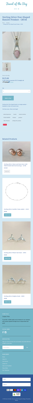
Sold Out (7, 171)
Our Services (5, 361)
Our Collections (5, 370)
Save (5, 124)
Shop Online (5, 368)
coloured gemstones (7, 114)
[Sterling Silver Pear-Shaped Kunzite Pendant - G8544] (6, 66)
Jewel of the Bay (16, 3)
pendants (20, 117)
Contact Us (4, 363)
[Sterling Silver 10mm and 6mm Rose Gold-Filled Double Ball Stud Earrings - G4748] (16, 151)
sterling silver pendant (16, 120)
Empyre (24, 398)
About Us (4, 359)
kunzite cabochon (22, 114)
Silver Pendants (7, 120)
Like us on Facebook (6, 365)
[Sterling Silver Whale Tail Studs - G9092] (16, 235)
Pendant (14, 117)
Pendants (8, 22)
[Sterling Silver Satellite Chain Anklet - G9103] (16, 192)
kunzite (15, 114)
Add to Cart (8, 98)
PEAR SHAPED (7, 117)
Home (3, 22)
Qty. (3, 88)
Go (27, 347)
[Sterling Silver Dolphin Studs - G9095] (16, 279)
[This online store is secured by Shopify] (16, 394)
